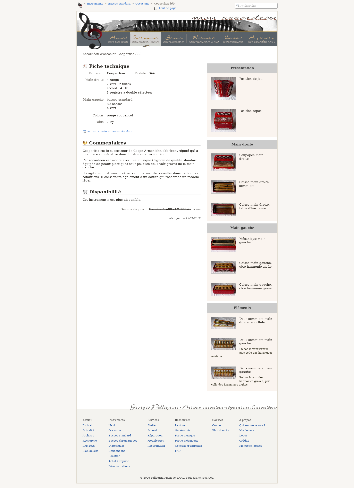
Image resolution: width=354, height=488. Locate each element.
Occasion (115, 430)
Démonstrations (119, 466)
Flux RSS (89, 445)
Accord (152, 430)
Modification (156, 440)
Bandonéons (117, 450)
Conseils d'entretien (188, 445)
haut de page (167, 8)
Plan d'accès (220, 430)
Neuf (112, 425)
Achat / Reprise (119, 461)
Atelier (152, 425)
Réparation (155, 435)
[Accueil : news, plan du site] (118, 39)
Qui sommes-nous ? (252, 425)
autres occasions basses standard (110, 131)
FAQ (178, 450)
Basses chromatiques (123, 440)
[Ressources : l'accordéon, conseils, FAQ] (203, 39)
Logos (243, 435)
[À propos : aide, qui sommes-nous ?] (261, 39)
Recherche (90, 440)
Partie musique (185, 435)
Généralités (183, 430)
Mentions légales (250, 445)
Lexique (180, 425)
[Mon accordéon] (80, 5)
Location (114, 456)
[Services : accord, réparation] (173, 39)
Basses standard (120, 435)
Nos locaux (246, 430)
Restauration (156, 445)
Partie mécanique (186, 440)
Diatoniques (117, 445)
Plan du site (90, 450)
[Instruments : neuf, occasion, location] (145, 39)
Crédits (244, 440)
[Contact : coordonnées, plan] (233, 39)
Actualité (88, 430)
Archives (88, 435)
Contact (217, 425)
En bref (87, 425)
